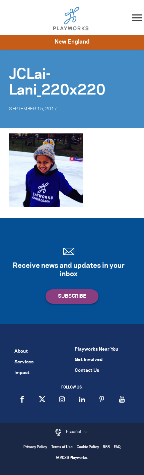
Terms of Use (62, 447)
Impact (21, 373)
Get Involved (88, 360)
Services (23, 362)
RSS (106, 447)
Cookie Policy (88, 447)
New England (72, 42)
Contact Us (87, 370)
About (21, 351)
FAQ (117, 447)
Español (74, 432)
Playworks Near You (96, 349)
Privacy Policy (35, 447)
